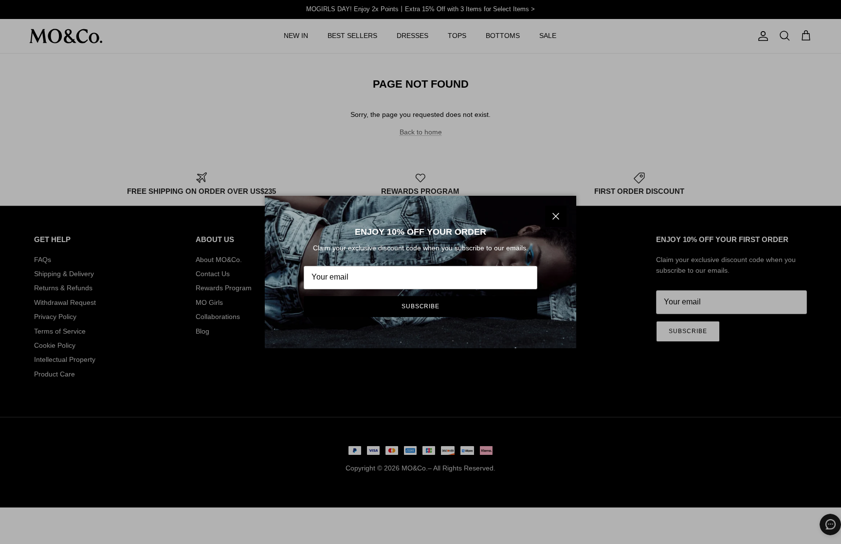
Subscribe (421, 306)
